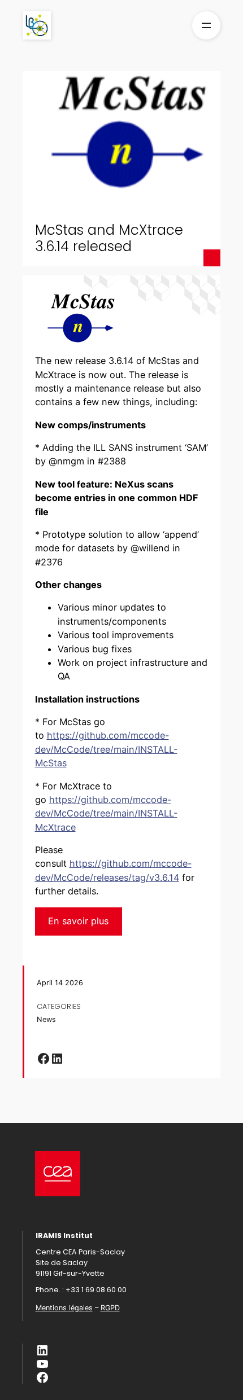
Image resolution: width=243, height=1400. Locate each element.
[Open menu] (206, 25)
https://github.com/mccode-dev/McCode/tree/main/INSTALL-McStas (106, 749)
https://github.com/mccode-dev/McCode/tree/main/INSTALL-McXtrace (106, 813)
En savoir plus (78, 921)
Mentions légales (64, 1308)
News (46, 1019)
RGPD (110, 1308)
